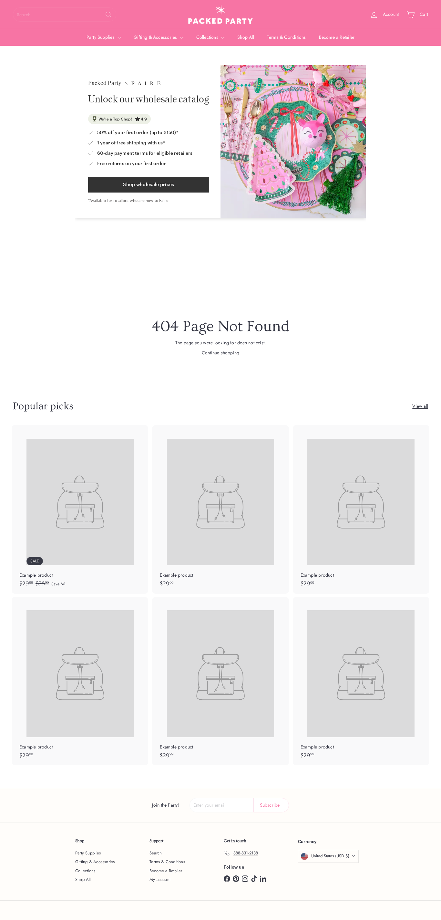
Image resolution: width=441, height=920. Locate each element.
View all (420, 406)
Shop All (245, 37)
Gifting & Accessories (156, 37)
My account (159, 879)
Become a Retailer (337, 37)
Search (155, 853)
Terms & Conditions (286, 37)
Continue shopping (221, 353)
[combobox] (64, 14)
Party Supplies (101, 37)
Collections (208, 37)
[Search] (108, 14)
